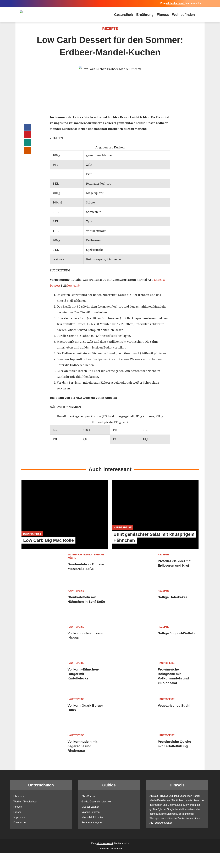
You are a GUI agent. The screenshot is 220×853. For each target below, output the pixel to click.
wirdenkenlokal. (175, 3)
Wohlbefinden (183, 15)
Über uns (18, 796)
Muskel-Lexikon (90, 806)
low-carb (73, 285)
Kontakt (17, 806)
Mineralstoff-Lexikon (92, 817)
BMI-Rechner (89, 796)
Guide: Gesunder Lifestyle (96, 801)
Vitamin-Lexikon (90, 812)
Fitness (163, 15)
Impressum (19, 817)
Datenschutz (20, 822)
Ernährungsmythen (92, 822)
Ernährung (144, 15)
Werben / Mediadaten (25, 801)
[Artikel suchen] (199, 15)
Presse (17, 812)
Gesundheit (123, 15)
